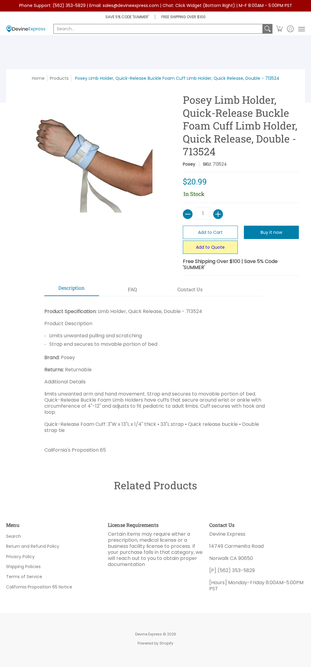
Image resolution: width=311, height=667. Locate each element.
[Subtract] (188, 214)
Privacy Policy (20, 557)
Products (59, 78)
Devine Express (148, 634)
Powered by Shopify (155, 643)
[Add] (218, 214)
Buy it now (271, 232)
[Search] (267, 29)
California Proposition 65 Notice (39, 587)
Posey (189, 164)
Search (13, 536)
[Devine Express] (26, 29)
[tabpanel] (155, 378)
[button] (279, 29)
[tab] (71, 289)
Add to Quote (210, 247)
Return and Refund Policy (32, 546)
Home (38, 78)
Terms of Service (24, 577)
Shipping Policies (23, 567)
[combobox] (158, 29)
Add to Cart (210, 232)
